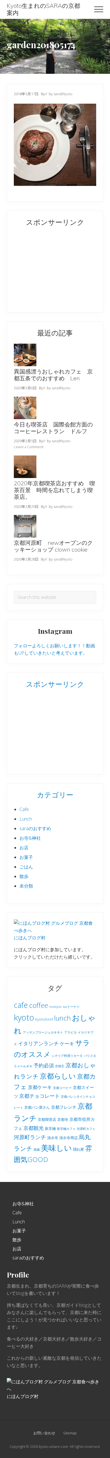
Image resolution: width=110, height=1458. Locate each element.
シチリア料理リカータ (67, 1056)
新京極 (50, 1128)
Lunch (25, 819)
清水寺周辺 (68, 1137)
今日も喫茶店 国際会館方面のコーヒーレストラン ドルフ (53, 428)
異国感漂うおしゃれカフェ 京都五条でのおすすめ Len (53, 375)
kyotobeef (44, 1019)
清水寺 (52, 1137)
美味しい (56, 1148)
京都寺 (62, 1119)
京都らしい (58, 1076)
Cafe (24, 809)
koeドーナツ (71, 1007)
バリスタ (90, 1056)
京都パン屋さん (37, 1107)
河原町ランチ (30, 1137)
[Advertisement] (49, 268)
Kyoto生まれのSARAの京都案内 (43, 9)
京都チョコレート (39, 1095)
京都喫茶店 (47, 1119)
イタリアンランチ (38, 1043)
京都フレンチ (63, 1107)
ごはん (26, 867)
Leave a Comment (28, 446)
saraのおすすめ (35, 828)
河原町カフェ (86, 1129)
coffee (38, 1005)
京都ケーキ (40, 1087)
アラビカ (70, 1032)
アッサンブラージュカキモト (43, 1032)
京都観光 (33, 1127)
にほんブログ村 (29, 938)
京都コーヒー (62, 1088)
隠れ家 (78, 1149)
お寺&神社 (30, 838)
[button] (99, 9)
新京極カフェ (66, 1129)
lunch (62, 1018)
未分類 (26, 886)
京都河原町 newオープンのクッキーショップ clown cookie (53, 546)
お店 (23, 847)
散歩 (23, 876)
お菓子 (26, 857)
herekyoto (55, 1007)
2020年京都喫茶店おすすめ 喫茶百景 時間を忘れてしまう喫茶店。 (54, 490)
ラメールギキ (23, 1066)
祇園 (37, 1150)
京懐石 (59, 1066)
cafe (21, 1005)
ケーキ (67, 1043)
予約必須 (44, 1065)
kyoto (24, 1017)
